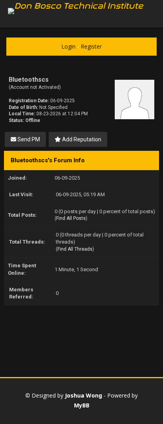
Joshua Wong (83, 395)
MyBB (81, 405)
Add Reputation (81, 139)
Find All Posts (71, 218)
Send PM (28, 139)
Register (91, 46)
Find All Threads (75, 249)
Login (68, 46)
